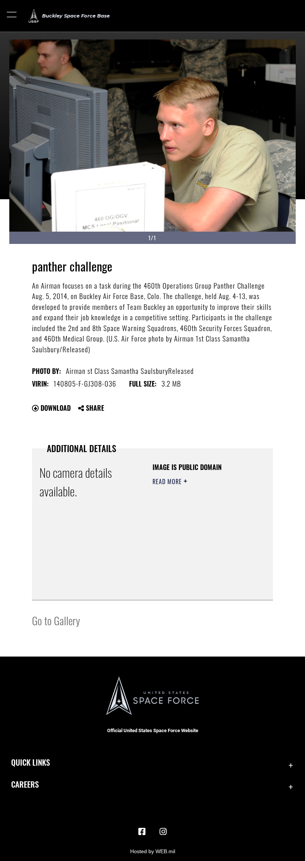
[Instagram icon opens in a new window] (162, 831)
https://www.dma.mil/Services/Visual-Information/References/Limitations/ (197, 575)
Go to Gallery (56, 620)
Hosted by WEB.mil (152, 851)
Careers (25, 784)
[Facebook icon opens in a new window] (142, 831)
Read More (168, 481)
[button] (12, 16)
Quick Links (30, 762)
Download (55, 408)
